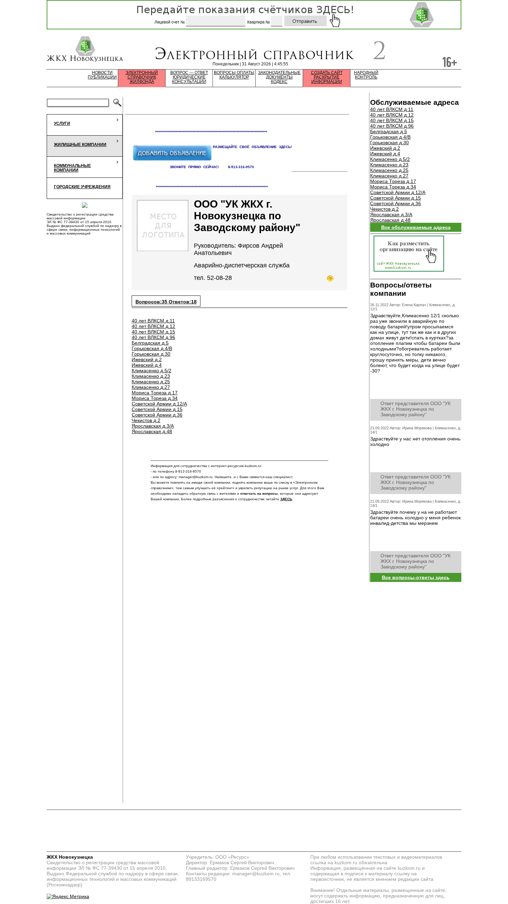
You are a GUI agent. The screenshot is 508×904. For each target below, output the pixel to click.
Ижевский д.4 (147, 365)
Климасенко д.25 (151, 381)
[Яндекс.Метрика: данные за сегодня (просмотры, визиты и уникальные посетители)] (68, 896)
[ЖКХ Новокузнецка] (85, 49)
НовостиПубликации (102, 75)
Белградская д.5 (150, 343)
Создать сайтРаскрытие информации (326, 77)
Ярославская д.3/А (153, 426)
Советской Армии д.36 (157, 415)
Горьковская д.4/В (152, 348)
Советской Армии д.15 (157, 409)
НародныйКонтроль (366, 75)
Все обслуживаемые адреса (416, 227)
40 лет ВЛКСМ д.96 (153, 337)
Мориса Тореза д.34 (155, 398)
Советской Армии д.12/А (159, 404)
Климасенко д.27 (151, 387)
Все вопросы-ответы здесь (416, 577)
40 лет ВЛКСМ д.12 (153, 326)
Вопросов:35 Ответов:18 (166, 301)
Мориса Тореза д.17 (155, 392)
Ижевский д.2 (147, 359)
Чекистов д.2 (146, 420)
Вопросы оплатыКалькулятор (234, 75)
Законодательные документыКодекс (279, 77)
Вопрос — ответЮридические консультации (189, 77)
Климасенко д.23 (151, 376)
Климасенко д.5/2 (151, 370)
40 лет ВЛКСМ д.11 (153, 320)
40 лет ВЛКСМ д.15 (153, 332)
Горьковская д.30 (151, 354)
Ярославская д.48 (152, 431)
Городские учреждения (82, 186)
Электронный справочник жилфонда (141, 77)
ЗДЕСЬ (286, 499)
